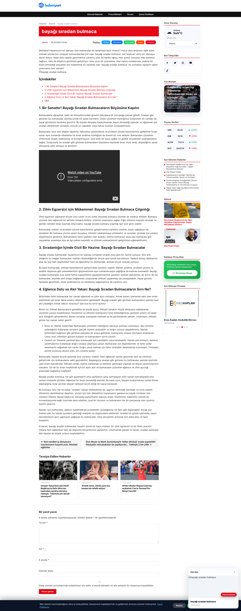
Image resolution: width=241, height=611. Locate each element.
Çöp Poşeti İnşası (173, 172)
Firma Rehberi (115, 14)
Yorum (43, 522)
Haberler (42, 24)
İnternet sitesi (46, 570)
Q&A (46, 100)
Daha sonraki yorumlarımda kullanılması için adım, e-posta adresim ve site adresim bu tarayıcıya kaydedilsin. (96, 585)
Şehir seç (172, 38)
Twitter (106, 42)
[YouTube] (190, 63)
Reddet (179, 605)
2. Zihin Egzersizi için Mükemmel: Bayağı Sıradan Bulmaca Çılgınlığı (79, 90)
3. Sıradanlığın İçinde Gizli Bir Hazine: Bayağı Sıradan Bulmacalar (78, 93)
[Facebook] (167, 63)
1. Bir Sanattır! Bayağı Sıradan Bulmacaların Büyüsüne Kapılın (76, 86)
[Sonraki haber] (195, 89)
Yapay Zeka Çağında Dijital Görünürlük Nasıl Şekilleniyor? (182, 189)
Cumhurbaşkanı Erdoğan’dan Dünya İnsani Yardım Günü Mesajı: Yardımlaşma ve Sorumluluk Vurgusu (182, 182)
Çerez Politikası (146, 14)
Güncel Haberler (95, 14)
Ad (41, 548)
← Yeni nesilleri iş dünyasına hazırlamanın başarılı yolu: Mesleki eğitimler (59, 444)
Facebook (117, 42)
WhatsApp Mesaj (182, 273)
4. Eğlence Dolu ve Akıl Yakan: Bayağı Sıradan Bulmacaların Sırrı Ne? (80, 97)
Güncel (52, 24)
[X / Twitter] (175, 63)
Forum (130, 14)
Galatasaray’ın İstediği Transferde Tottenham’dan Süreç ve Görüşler (180, 176)
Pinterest (150, 42)
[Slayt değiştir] (177, 327)
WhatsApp (129, 42)
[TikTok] (167, 70)
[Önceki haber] (189, 89)
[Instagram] (183, 63)
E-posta (44, 559)
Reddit (140, 42)
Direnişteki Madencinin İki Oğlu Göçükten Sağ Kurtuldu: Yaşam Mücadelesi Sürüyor (179, 166)
